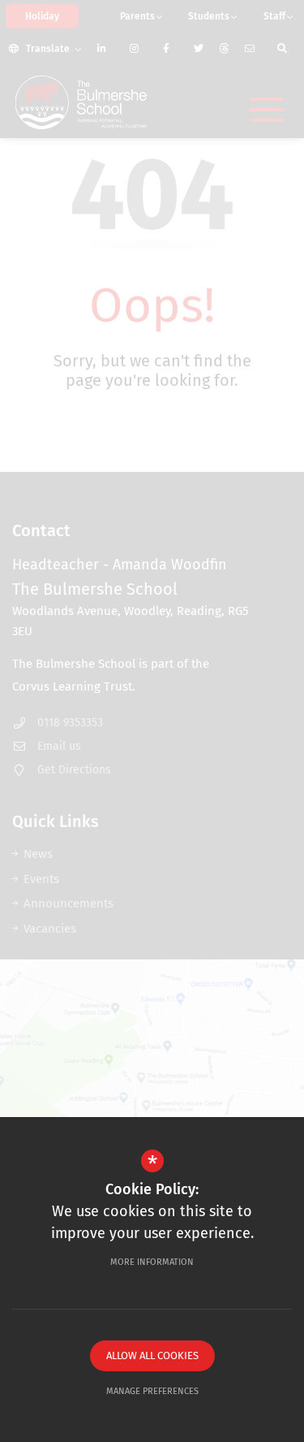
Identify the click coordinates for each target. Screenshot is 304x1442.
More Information (152, 1262)
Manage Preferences (152, 1391)
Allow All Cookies (152, 1355)
